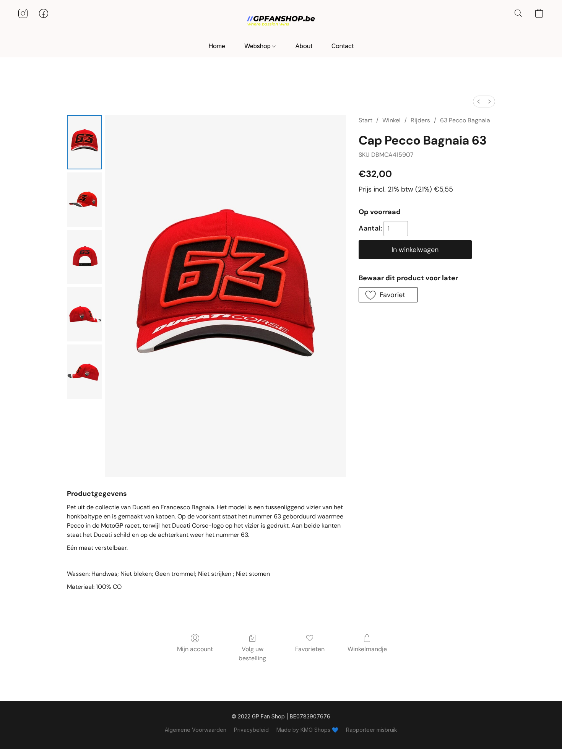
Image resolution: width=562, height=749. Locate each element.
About (303, 46)
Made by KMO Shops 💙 (307, 729)
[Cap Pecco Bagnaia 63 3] (84, 314)
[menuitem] (478, 101)
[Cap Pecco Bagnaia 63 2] (84, 257)
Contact (342, 46)
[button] (281, 21)
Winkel (391, 120)
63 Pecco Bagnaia (465, 120)
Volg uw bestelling (252, 653)
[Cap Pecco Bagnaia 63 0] (84, 142)
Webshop (258, 46)
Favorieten (310, 649)
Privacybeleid (251, 729)
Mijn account (195, 649)
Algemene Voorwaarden (195, 729)
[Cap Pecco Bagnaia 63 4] (84, 371)
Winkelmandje (367, 649)
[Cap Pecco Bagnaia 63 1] (84, 199)
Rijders (420, 120)
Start (365, 120)
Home (216, 46)
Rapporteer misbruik (371, 729)
